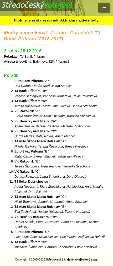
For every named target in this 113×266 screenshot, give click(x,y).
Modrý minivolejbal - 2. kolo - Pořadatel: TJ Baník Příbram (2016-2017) (56, 8)
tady (94, 20)
